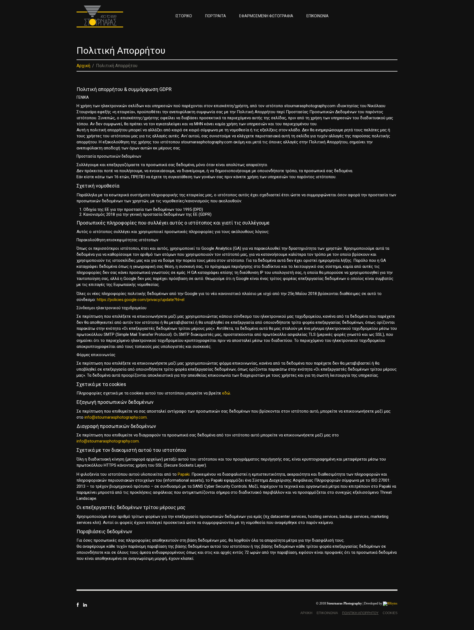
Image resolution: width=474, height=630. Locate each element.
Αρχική (83, 65)
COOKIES (390, 613)
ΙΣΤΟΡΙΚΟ (184, 16)
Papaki (184, 474)
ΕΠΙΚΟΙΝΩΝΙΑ (317, 16)
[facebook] (78, 604)
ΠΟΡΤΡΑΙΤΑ (215, 16)
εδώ (226, 393)
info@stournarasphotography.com (115, 417)
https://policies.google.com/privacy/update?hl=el (140, 299)
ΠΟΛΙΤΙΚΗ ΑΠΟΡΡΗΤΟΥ (360, 613)
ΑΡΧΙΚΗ (306, 613)
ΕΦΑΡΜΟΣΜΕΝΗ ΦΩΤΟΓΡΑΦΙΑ (266, 16)
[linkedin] (85, 604)
